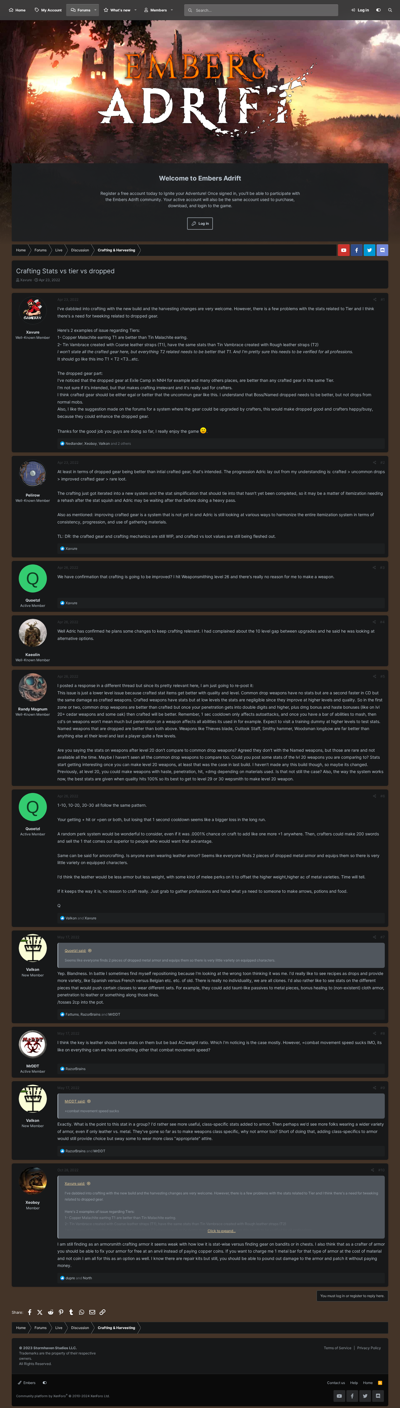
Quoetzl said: (75, 950)
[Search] (390, 10)
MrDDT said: (75, 1101)
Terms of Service (337, 1348)
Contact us (336, 1382)
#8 (382, 1033)
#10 (381, 1170)
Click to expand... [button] (222, 1231)
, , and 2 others (98, 443)
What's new (120, 10)
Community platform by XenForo (63, 1396)
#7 (382, 937)
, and (93, 1014)
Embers (29, 1382)
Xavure (26, 280)
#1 (383, 299)
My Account (51, 10)
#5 (382, 676)
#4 (382, 622)
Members (159, 10)
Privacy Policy (369, 1348)
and (81, 918)
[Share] (375, 299)
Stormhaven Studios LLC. (55, 1348)
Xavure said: (75, 1183)
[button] (95, 10)
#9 (382, 1088)
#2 (382, 462)
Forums (84, 10)
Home (20, 10)
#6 (382, 796)
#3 (382, 567)
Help (354, 1382)
